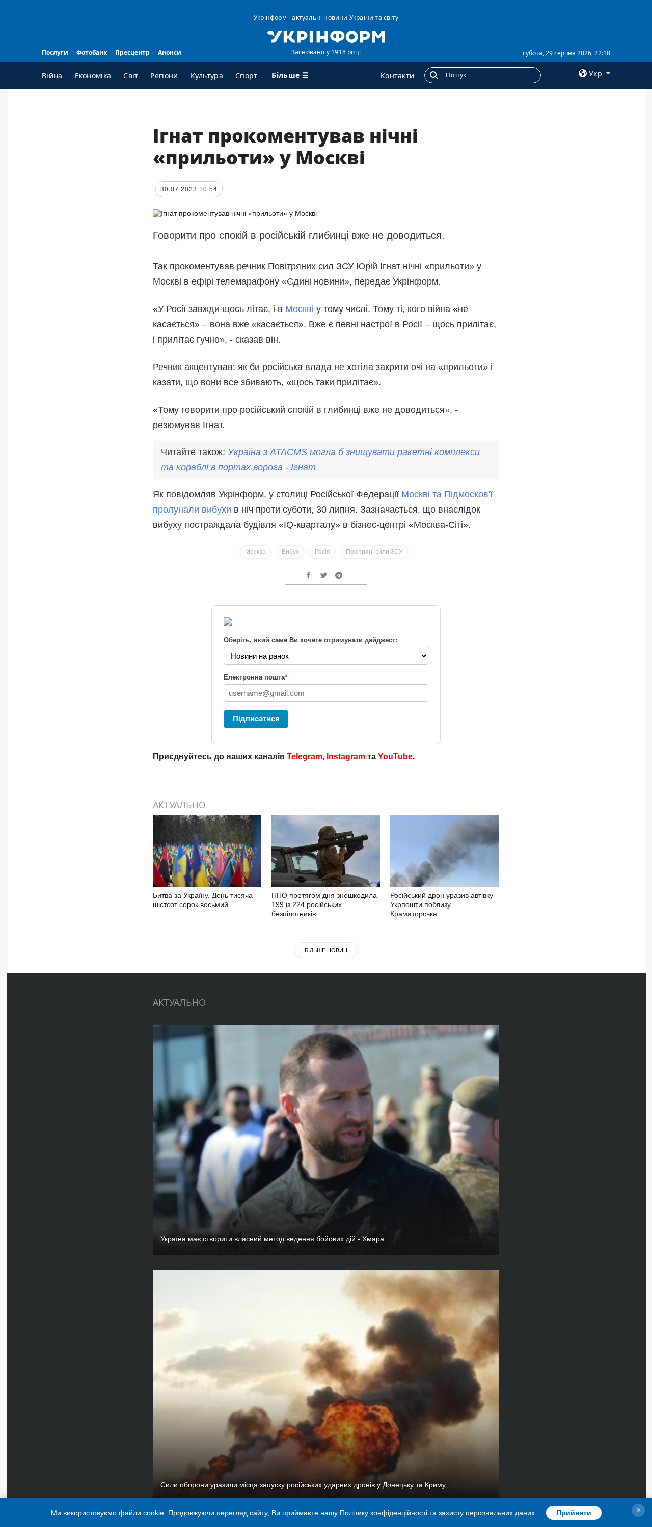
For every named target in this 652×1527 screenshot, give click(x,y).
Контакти (397, 75)
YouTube (395, 756)
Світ (130, 75)
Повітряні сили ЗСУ (374, 551)
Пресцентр (132, 52)
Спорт (246, 75)
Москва (255, 551)
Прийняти (573, 1513)
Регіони (164, 75)
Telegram (304, 756)
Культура (207, 75)
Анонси (169, 52)
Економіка (93, 75)
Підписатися (256, 718)
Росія (322, 551)
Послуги (55, 52)
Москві (299, 309)
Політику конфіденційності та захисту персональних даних (437, 1513)
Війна (52, 75)
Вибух (290, 551)
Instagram (346, 756)
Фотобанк (91, 52)
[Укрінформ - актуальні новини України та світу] (325, 35)
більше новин (326, 950)
